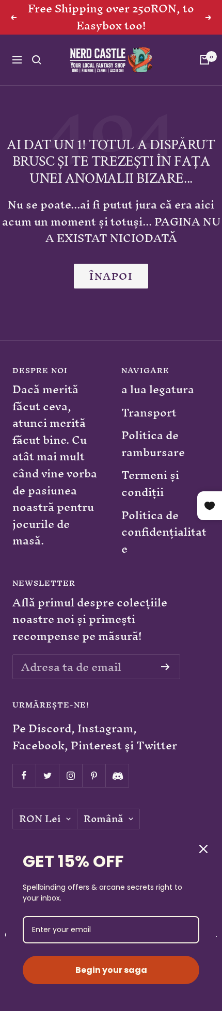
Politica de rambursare (153, 444)
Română (103, 819)
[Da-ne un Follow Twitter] (47, 775)
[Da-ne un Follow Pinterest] (93, 775)
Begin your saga (111, 970)
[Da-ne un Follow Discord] (117, 775)
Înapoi (111, 276)
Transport (149, 413)
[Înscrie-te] (165, 666)
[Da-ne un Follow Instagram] (70, 775)
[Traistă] (204, 60)
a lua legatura (157, 389)
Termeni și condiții (150, 484)
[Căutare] (36, 60)
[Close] (203, 849)
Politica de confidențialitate (164, 532)
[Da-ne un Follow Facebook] (24, 775)
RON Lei (40, 819)
